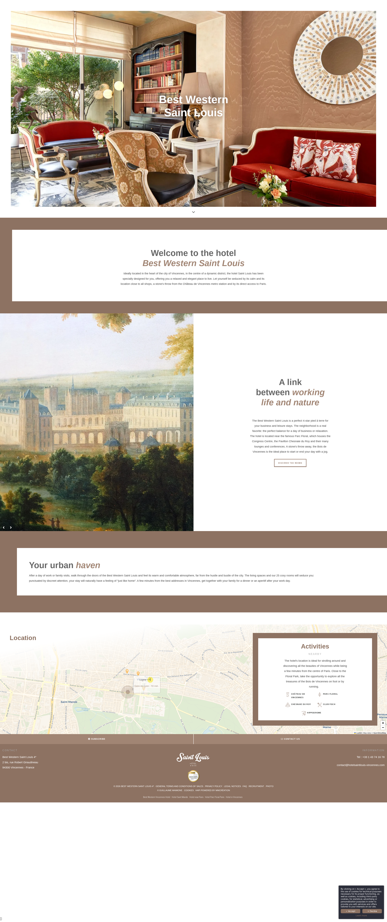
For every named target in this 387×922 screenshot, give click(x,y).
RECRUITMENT (256, 786)
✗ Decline (372, 911)
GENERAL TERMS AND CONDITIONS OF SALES (179, 786)
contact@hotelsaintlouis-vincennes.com (361, 765)
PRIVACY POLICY (213, 786)
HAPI (197, 790)
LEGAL (227, 786)
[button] (128, 692)
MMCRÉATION (223, 790)
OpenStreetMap (379, 733)
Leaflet (359, 733)
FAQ (245, 786)
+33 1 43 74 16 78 (374, 757)
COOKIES (189, 790)
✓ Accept (350, 911)
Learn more (361, 915)
